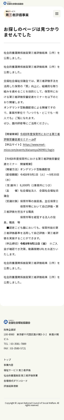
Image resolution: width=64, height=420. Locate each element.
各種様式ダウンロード (16, 380)
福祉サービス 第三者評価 (17, 370)
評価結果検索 (11, 386)
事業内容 (8, 365)
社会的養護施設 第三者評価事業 (21, 375)
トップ (7, 359)
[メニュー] (56, 13)
